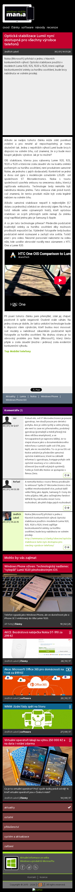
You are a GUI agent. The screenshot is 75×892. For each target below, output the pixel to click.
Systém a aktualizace (16, 837)
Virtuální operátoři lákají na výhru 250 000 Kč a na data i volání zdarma (34, 742)
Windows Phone (49, 397)
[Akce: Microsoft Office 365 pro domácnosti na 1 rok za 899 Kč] (37, 685)
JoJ (14, 418)
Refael (16, 482)
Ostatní (8, 817)
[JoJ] (7, 420)
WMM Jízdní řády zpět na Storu (24, 706)
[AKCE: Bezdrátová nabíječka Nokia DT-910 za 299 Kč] (37, 648)
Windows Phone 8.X (16, 400)
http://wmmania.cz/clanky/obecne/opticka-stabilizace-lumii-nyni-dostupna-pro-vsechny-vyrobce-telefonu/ (48, 542)
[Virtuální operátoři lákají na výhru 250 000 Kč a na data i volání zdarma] (37, 766)
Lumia (23, 397)
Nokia (33, 397)
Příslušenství (11, 827)
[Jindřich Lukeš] (7, 516)
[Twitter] (30, 868)
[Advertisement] (37, 106)
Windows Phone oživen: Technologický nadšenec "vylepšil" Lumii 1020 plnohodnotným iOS (36, 568)
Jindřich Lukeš (11, 52)
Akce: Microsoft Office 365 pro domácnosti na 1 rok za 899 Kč (34, 671)
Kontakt (32, 877)
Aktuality (10, 397)
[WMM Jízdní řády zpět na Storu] (37, 719)
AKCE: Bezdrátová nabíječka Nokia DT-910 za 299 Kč (33, 634)
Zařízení (8, 846)
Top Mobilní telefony (17, 351)
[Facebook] (23, 868)
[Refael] (7, 483)
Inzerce (43, 877)
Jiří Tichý (8, 624)
